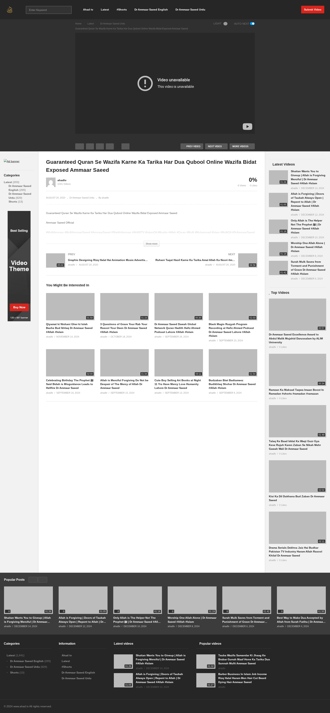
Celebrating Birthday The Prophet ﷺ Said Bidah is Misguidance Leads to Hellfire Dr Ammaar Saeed (69, 384)
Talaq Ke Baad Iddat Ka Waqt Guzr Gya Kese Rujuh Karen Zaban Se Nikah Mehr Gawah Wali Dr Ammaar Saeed (295, 445)
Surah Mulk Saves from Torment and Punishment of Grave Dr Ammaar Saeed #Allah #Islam (245, 619)
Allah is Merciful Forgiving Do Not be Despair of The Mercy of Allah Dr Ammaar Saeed (124, 384)
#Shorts (122, 9)
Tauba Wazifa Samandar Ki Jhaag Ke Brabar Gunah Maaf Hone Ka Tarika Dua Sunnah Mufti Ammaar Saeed (244, 659)
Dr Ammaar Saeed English (151, 9)
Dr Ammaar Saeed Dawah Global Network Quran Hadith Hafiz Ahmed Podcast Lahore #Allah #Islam (177, 328)
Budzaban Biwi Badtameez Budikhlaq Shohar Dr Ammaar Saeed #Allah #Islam (232, 384)
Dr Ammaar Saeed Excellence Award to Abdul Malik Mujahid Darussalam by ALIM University (296, 338)
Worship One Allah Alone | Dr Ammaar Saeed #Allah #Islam (308, 247)
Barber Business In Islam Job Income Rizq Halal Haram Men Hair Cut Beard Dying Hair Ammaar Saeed (242, 678)
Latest (105, 9)
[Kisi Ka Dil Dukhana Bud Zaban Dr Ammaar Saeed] (297, 476)
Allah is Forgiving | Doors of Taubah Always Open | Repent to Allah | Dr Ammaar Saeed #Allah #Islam (307, 201)
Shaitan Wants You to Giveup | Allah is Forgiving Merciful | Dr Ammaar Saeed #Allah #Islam (27, 619)
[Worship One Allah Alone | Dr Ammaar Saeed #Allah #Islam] (278, 249)
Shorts (13, 201)
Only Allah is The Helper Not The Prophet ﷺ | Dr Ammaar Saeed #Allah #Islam (137, 619)
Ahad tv (88, 9)
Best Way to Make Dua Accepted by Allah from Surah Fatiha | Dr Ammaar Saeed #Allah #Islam (300, 619)
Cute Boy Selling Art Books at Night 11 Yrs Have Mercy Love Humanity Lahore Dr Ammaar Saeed (177, 384)
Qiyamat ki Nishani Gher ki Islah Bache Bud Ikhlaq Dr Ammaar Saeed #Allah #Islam (69, 328)
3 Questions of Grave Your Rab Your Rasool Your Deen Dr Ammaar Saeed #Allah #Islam (123, 328)
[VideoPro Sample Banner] (19, 320)
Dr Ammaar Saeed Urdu (190, 9)
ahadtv (61, 180)
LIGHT (218, 23)
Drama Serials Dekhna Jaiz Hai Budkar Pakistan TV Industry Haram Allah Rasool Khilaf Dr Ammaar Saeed (295, 551)
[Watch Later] (110, 146)
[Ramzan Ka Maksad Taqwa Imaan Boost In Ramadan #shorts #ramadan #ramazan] (297, 370)
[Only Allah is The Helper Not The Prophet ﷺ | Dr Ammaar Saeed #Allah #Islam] (278, 227)
